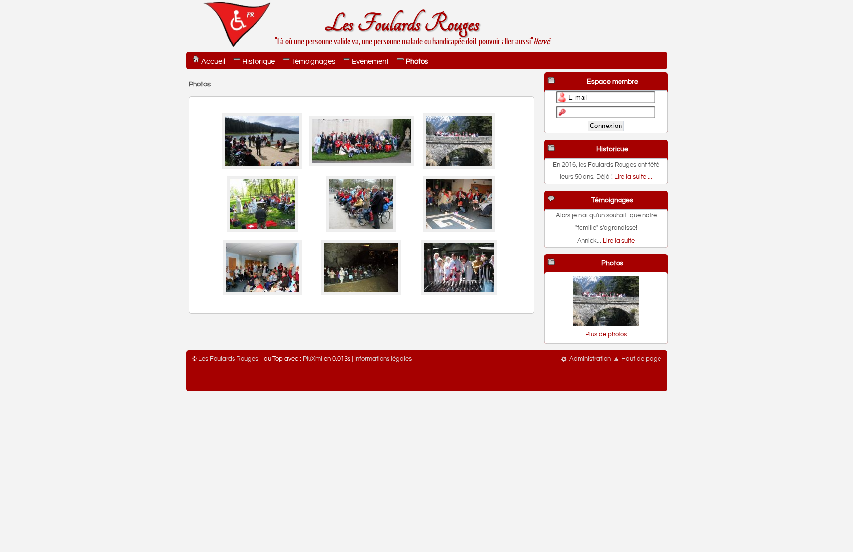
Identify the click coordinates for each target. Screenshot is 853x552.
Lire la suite (619, 241)
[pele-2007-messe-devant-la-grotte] (361, 230)
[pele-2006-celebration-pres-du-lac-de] (262, 230)
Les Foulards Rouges (401, 24)
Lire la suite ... (633, 177)
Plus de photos (606, 334)
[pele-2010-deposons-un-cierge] (459, 293)
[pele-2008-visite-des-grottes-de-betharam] (361, 293)
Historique (258, 61)
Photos (417, 61)
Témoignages (313, 61)
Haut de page (641, 359)
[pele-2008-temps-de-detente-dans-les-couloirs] (262, 293)
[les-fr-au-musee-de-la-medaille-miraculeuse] (361, 164)
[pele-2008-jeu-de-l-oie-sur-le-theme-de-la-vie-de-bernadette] (459, 230)
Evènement (370, 61)
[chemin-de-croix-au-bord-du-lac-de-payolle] (262, 167)
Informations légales (383, 359)
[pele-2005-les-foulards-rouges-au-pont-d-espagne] (459, 167)
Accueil (213, 61)
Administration (590, 359)
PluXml (312, 359)
